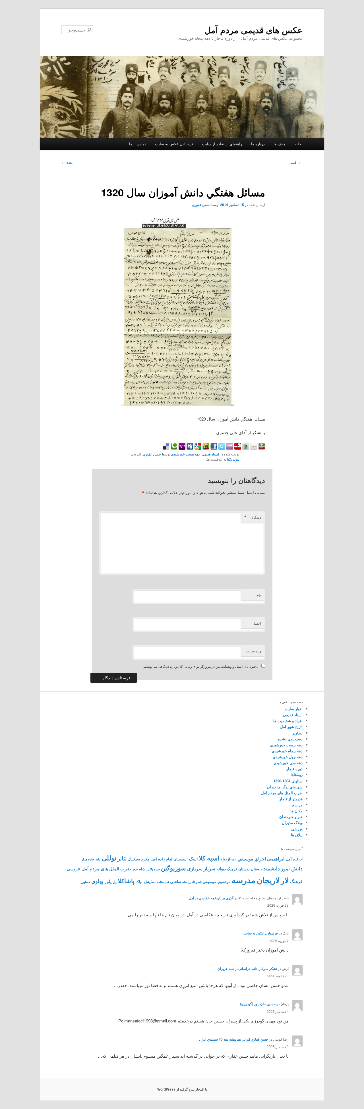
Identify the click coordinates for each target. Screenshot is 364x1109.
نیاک (139, 881)
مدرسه (243, 880)
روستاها (297, 774)
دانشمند (271, 868)
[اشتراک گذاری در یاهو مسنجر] (181, 448)
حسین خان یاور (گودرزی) (258, 1003)
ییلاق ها (297, 834)
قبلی (295, 162)
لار (285, 880)
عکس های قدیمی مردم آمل (253, 30)
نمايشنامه (163, 882)
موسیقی (209, 881)
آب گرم (298, 859)
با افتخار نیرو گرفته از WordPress (182, 1089)
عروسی (73, 868)
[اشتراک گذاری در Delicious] (166, 448)
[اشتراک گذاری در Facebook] (213, 448)
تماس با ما (137, 143)
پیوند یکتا (233, 459)
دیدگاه (252, 517)
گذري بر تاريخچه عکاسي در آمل (211, 897)
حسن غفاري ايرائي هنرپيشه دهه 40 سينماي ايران (233, 1039)
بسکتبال (134, 859)
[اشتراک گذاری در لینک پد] (229, 448)
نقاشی (175, 881)
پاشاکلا (126, 880)
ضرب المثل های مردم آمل (282, 792)
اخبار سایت (294, 708)
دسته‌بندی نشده (290, 739)
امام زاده (165, 859)
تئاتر (122, 858)
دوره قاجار (294, 768)
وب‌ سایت (253, 651)
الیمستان (180, 859)
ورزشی (297, 828)
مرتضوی (223, 881)
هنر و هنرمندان (291, 816)
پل (115, 881)
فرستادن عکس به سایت (174, 143)
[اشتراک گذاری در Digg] (189, 448)
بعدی (67, 162)
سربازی (194, 868)
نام (259, 595)
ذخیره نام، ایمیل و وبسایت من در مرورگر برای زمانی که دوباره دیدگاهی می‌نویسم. (200, 666)
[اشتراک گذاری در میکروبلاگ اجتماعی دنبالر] (245, 448)
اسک (193, 858)
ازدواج (225, 859)
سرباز (209, 868)
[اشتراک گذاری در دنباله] (237, 448)
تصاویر (297, 733)
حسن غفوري (201, 204)
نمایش (150, 881)
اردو (233, 859)
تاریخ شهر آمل (291, 726)
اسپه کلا (209, 857)
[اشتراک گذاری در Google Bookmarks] (197, 448)
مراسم (297, 804)
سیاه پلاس (153, 869)
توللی (109, 857)
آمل (289, 859)
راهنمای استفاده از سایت (222, 143)
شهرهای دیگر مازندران (285, 786)
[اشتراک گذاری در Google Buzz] (205, 448)
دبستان (256, 868)
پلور (107, 881)
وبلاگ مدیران (292, 822)
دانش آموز (292, 868)
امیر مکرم (149, 859)
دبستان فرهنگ (238, 868)
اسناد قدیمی (210, 454)
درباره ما (258, 143)
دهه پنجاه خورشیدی (287, 750)
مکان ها (296, 810)
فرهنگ (296, 881)
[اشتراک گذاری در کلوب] (253, 448)
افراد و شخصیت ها (288, 720)
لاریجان (268, 880)
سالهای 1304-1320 (288, 781)
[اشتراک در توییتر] (221, 448)
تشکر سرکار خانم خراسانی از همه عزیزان (247, 968)
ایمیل (257, 623)
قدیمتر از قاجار (291, 798)
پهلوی (97, 881)
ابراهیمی (276, 858)
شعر (135, 869)
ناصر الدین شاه (192, 882)
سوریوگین (173, 868)
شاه (142, 868)
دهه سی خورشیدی (288, 762)
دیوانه (221, 868)
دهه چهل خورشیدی (288, 756)
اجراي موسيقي (251, 858)
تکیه (97, 859)
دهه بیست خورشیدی (185, 454)
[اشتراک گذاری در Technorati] (173, 448)
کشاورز (85, 882)
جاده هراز (88, 859)
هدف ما (280, 143)
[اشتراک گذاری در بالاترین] (261, 448)
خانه (298, 143)
